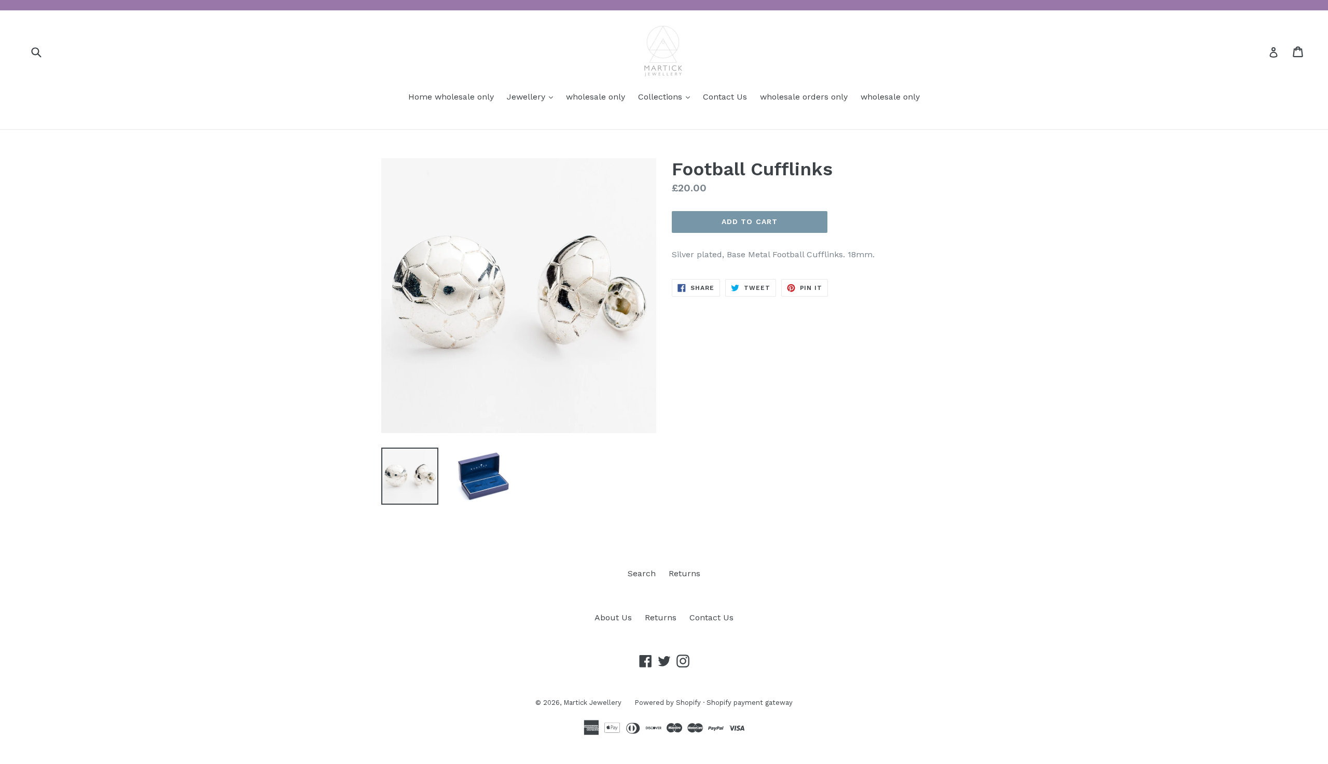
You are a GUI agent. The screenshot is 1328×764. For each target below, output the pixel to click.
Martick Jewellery (592, 702)
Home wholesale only (451, 97)
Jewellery (532, 96)
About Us (613, 617)
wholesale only (595, 97)
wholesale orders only (804, 97)
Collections (666, 96)
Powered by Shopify (667, 702)
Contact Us (725, 97)
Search (642, 573)
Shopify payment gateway (750, 702)
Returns (684, 573)
